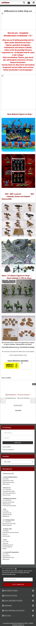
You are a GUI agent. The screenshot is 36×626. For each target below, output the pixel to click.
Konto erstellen (6, 447)
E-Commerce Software (9, 623)
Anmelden (17, 442)
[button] (3, 400)
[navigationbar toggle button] (33, 2)
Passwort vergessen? (8, 449)
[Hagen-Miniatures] (5, 2)
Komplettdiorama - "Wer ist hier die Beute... (18, 398)
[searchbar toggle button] (24, 2)
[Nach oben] (32, 623)
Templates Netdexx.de (18, 625)
